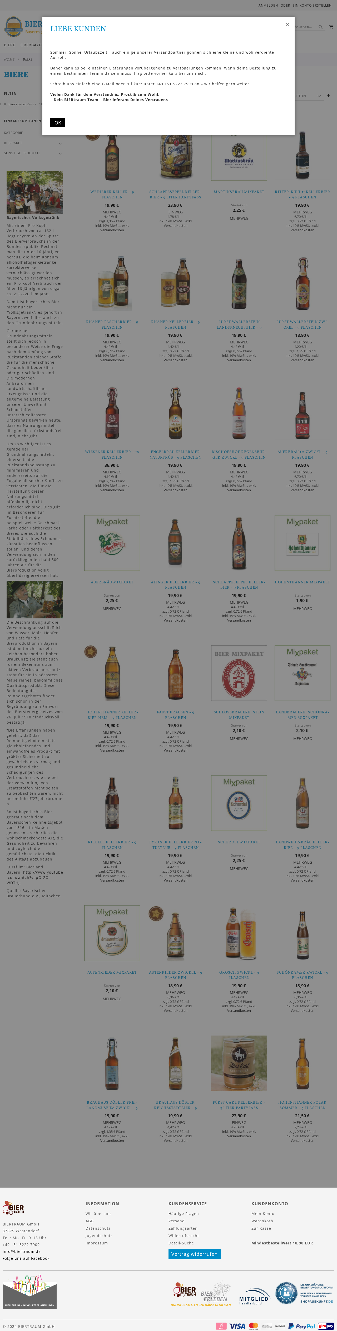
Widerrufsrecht (183, 1235)
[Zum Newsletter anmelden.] (30, 1307)
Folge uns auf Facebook (26, 1258)
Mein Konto (262, 1213)
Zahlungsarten (183, 1228)
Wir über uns (99, 1213)
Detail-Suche (181, 1242)
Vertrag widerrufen (194, 1254)
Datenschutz (98, 1228)
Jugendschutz (99, 1235)
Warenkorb (262, 1220)
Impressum (97, 1242)
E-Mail (108, 83)
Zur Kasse (261, 1228)
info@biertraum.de (22, 1251)
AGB (90, 1220)
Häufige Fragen (183, 1213)
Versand (176, 1220)
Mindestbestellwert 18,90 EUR (282, 1242)
